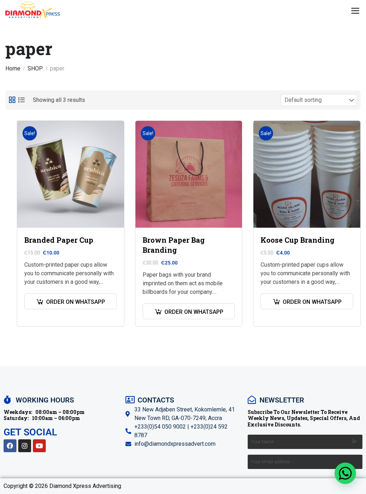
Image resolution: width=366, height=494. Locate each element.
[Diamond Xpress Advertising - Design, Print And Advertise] (32, 10)
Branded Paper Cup (58, 239)
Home (12, 68)
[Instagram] (24, 445)
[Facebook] (10, 445)
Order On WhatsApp (75, 301)
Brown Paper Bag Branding (174, 245)
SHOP (35, 68)
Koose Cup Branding (298, 239)
